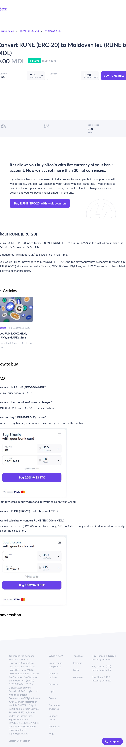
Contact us (55, 726)
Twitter (76, 670)
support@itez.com (18, 733)
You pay (3, 74)
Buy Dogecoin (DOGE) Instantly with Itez (104, 657)
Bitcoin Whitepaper (19, 740)
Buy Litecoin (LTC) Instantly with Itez (101, 668)
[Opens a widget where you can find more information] (112, 741)
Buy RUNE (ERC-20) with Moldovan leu (40, 203)
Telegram (77, 663)
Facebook (78, 656)
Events (52, 698)
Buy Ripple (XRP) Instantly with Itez (101, 678)
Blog (51, 733)
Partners (53, 684)
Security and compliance (55, 664)
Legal (51, 691)
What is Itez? (56, 656)
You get (53, 74)
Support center (53, 717)
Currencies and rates (54, 706)
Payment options (53, 675)
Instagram (78, 677)
